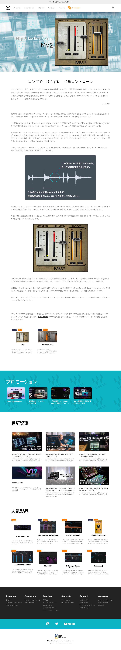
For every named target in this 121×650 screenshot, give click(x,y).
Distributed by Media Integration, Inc (60, 641)
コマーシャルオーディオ (51, 610)
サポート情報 (84, 600)
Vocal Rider (49, 288)
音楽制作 (46, 600)
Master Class (47, 605)
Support (62, 8)
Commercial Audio (12, 605)
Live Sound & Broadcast (14, 603)
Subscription (29, 8)
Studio (8, 600)
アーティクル (65, 600)
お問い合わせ (84, 603)
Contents (51, 8)
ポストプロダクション (50, 608)
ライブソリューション (50, 603)
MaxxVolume (43, 317)
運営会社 (101, 605)
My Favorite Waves (67, 603)
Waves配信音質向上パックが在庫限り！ (60, 2)
